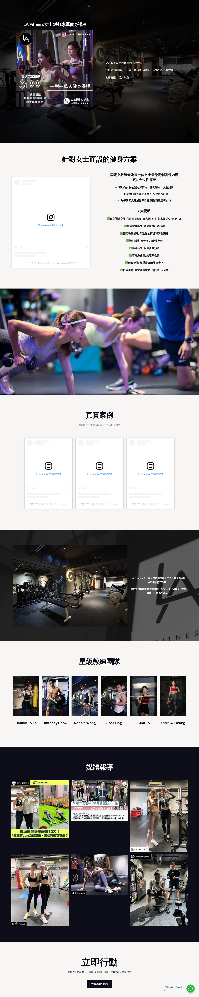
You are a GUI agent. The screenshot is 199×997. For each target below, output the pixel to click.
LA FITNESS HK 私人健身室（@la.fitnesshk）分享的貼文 (51, 263)
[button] (99, 984)
